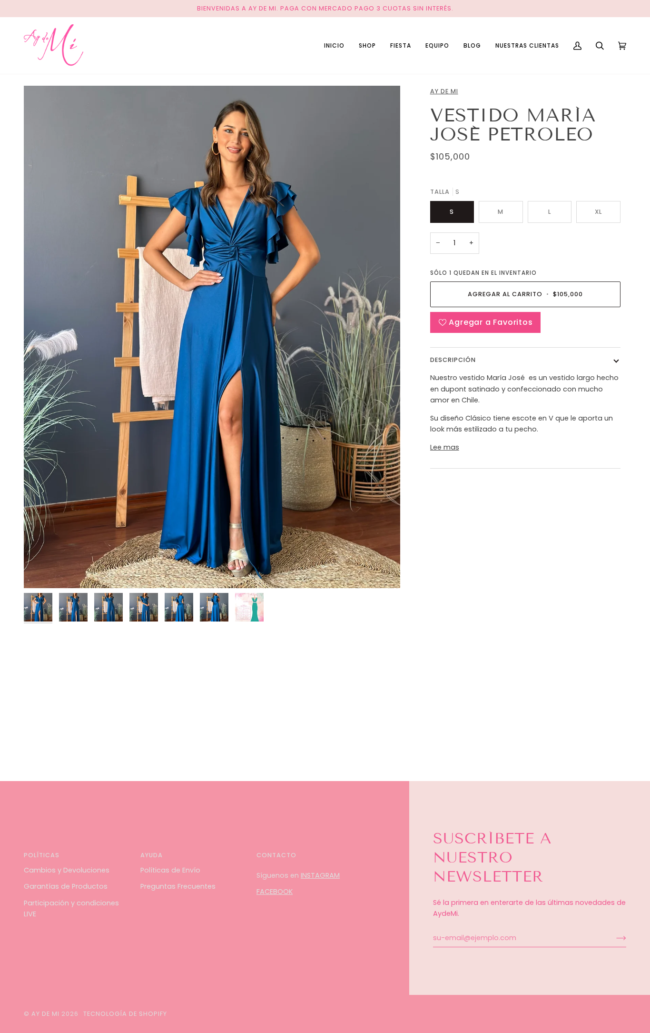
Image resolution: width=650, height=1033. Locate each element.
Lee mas (444, 447)
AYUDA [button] (151, 855)
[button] (367, 45)
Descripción (453, 360)
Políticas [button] (41, 855)
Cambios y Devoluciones (66, 870)
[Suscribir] (613, 937)
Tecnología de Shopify (125, 1014)
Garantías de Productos (66, 886)
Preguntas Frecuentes (178, 886)
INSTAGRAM (320, 875)
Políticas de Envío (170, 870)
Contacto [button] (276, 855)
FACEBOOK (274, 891)
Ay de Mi (444, 91)
